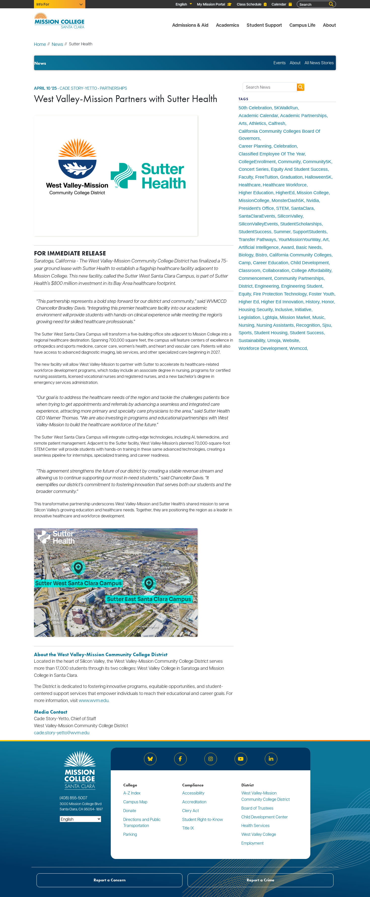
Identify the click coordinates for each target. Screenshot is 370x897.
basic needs (308, 247)
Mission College (313, 192)
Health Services (255, 825)
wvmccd (298, 348)
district (245, 286)
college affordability (311, 270)
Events (280, 62)
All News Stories (319, 62)
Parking (130, 834)
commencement (255, 278)
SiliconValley (290, 216)
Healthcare (250, 184)
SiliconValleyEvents (258, 223)
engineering (267, 286)
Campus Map (135, 801)
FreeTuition (266, 177)
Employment (252, 843)
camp (245, 262)
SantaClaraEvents (257, 216)
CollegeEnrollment (257, 161)
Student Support (264, 25)
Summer (282, 231)
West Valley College (258, 834)
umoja (273, 340)
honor (328, 301)
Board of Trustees (257, 808)
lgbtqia (270, 317)
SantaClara (302, 208)
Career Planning (255, 146)
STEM (282, 208)
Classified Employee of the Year (272, 153)
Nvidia (312, 200)
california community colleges (300, 254)
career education (270, 262)
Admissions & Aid (190, 25)
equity (245, 293)
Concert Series (254, 169)
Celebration (285, 146)
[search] (300, 87)
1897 (99, 809)
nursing (246, 325)
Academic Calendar (258, 115)
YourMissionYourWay (299, 239)
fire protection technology (280, 293)
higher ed (249, 301)
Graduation (291, 177)
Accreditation (194, 801)
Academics (227, 25)
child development (309, 262)
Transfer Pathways (257, 239)
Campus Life (302, 25)
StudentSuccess (255, 231)
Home (40, 44)
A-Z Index (131, 792)
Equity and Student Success (299, 169)
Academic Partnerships (303, 115)
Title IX (188, 827)
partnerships (113, 88)
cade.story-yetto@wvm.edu (61, 732)
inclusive (283, 309)
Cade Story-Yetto (78, 88)
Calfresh (276, 123)
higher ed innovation (282, 301)
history (312, 301)
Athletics (257, 123)
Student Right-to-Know (202, 819)
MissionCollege (254, 200)
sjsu (326, 325)
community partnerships (299, 278)
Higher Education (256, 192)
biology (246, 254)
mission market (295, 317)
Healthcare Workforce (285, 184)
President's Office (256, 208)
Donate (129, 810)
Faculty (246, 177)
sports (245, 332)
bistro (261, 254)
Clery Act (190, 810)
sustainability (252, 340)
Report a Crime (260, 880)
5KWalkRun (286, 107)
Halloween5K (318, 177)
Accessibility (193, 792)
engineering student (301, 286)
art (325, 239)
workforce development (263, 348)
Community (289, 161)
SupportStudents (309, 231)
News (57, 44)
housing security (256, 309)
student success (307, 332)
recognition (308, 325)
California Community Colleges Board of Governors (279, 135)
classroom (249, 270)
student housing (270, 332)
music (318, 317)
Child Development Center (264, 816)
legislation (249, 317)
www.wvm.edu (93, 700)
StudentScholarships (301, 223)
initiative (303, 309)
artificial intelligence (259, 247)
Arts (243, 123)
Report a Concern (110, 880)
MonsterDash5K (288, 200)
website (291, 340)
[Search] (331, 4)
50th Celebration (255, 107)
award (287, 247)
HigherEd (285, 192)
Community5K (317, 161)
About (329, 25)
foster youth (321, 293)
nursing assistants (275, 325)
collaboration (276, 270)
